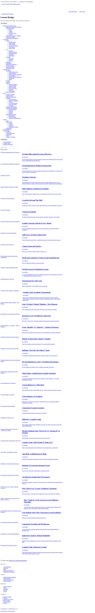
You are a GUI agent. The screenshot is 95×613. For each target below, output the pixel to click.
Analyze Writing (12, 85)
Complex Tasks (6, 143)
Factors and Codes (10, 68)
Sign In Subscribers (73, 11)
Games (7, 40)
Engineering (8, 128)
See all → (5, 603)
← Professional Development (7, 14)
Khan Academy (6, 600)
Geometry (8, 98)
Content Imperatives (10, 37)
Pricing (3, 4)
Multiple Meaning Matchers (15, 77)
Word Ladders (12, 75)
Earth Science (9, 122)
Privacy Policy (4, 611)
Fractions (11, 110)
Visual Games (12, 43)
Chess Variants (12, 44)
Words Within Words (13, 72)
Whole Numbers (12, 109)
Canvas (5, 591)
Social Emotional (7, 129)
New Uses (11, 58)
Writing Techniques (13, 84)
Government (9, 134)
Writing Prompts (12, 87)
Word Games (12, 47)
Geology (11, 124)
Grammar (8, 82)
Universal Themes (10, 28)
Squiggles (11, 59)
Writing (7, 83)
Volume (10, 102)
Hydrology (11, 125)
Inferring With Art (13, 52)
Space (7, 120)
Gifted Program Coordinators (9, 577)
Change (10, 30)
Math (4, 93)
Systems (11, 32)
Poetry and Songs (13, 88)
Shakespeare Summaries (11, 64)
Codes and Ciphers (10, 67)
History (7, 135)
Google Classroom (7, 586)
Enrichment (5, 39)
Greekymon (11, 78)
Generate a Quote (9, 4)
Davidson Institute (7, 597)
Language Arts (6, 69)
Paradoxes (8, 62)
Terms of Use (12, 611)
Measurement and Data (11, 114)
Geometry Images (13, 99)
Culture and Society (10, 133)
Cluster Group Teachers (8, 579)
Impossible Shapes (13, 53)
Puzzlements (9, 63)
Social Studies (6, 130)
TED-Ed (5, 598)
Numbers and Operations (11, 108)
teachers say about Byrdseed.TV (18, 560)
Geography (8, 132)
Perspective (11, 54)
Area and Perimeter (13, 103)
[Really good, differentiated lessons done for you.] (43, 8)
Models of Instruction (8, 144)
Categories (5, 568)
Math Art (11, 50)
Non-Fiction (11, 90)
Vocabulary (8, 70)
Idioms (10, 79)
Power (10, 29)
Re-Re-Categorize (10, 65)
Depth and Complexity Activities (13, 35)
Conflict (10, 34)
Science (5, 119)
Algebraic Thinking (10, 94)
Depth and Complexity (8, 570)
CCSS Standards (7, 566)
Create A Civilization (10, 137)
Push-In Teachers (7, 578)
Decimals (11, 112)
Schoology (5, 589)
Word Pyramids (12, 73)
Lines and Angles (13, 104)
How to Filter (4, 149)
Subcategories (4, 139)
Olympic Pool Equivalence (15, 118)
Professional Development (9, 571)
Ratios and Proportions (11, 97)
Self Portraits (12, 55)
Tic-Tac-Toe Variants (13, 45)
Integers (10, 113)
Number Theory (9, 95)
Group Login (82, 11)
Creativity (8, 57)
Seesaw (5, 587)
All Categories (4, 23)
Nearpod (5, 590)
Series (4, 569)
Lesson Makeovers (7, 142)
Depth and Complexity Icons (9, 25)
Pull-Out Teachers (7, 581)
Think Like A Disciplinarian (12, 38)
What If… (11, 60)
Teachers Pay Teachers (8, 599)
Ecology (11, 123)
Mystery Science (7, 602)
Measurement (12, 115)
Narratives (11, 89)
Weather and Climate (13, 127)
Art (7, 49)
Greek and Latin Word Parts (15, 74)
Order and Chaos (12, 33)
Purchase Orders (16, 4)
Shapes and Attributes (13, 100)
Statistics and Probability (11, 107)
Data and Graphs (12, 117)
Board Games (12, 48)
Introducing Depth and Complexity (13, 27)
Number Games (12, 42)
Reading (8, 80)
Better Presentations (10, 92)
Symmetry (11, 105)
